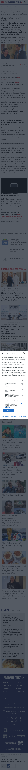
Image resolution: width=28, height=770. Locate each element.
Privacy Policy (22, 416)
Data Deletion (5, 416)
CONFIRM (8, 410)
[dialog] (14, 385)
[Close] (24, 353)
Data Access (14, 416)
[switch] (22, 384)
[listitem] (14, 380)
